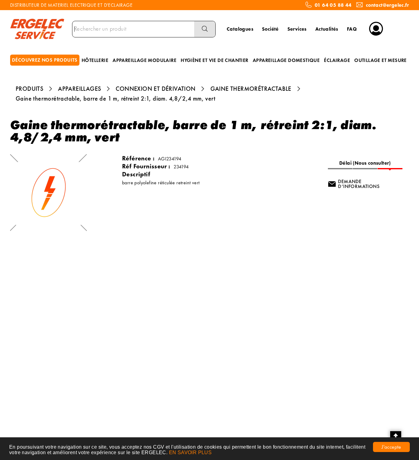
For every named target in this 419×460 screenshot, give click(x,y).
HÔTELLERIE (95, 60)
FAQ (352, 29)
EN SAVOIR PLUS (190, 452)
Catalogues (240, 29)
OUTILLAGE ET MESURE (380, 60)
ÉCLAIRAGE (337, 60)
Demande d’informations (358, 184)
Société (270, 29)
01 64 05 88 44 (333, 5)
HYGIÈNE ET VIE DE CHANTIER (214, 60)
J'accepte (391, 446)
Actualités (326, 29)
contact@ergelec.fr (387, 5)
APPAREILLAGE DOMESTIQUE (286, 60)
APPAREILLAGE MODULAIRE (144, 60)
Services (297, 29)
